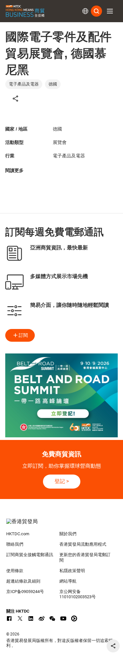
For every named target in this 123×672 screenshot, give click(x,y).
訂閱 (23, 335)
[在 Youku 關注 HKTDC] (74, 618)
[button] (110, 11)
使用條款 (14, 570)
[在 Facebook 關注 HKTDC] (9, 618)
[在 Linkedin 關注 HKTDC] (31, 618)
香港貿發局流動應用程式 (82, 544)
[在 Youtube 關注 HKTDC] (63, 618)
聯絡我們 (14, 544)
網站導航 (67, 581)
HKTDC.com (17, 533)
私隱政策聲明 (72, 570)
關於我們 (67, 533)
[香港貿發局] (61, 525)
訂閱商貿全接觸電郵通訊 (29, 554)
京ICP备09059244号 (25, 591)
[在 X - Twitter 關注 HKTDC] (20, 618)
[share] (113, 645)
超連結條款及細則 (23, 581)
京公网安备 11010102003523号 (77, 594)
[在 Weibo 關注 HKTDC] (42, 618)
